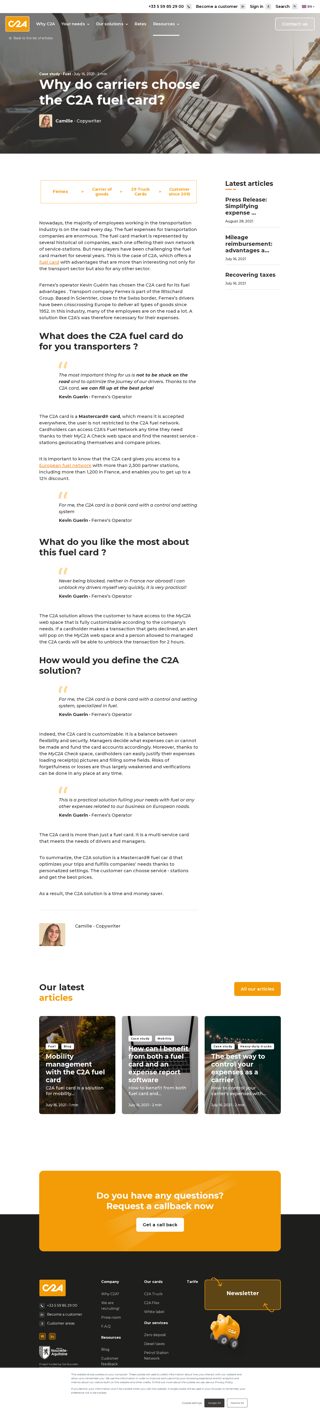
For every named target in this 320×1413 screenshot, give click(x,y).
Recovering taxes (250, 274)
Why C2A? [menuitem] (110, 1294)
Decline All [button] (237, 1403)
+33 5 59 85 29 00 (166, 6)
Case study (49, 74)
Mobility (165, 1038)
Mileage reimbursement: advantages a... (248, 244)
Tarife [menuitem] (192, 1282)
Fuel (67, 74)
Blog (68, 1046)
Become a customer (217, 6)
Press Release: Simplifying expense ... (246, 206)
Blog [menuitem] (105, 1349)
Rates (141, 24)
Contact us (295, 24)
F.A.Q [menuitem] (106, 1326)
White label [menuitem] (154, 1312)
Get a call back (160, 1224)
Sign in (256, 6)
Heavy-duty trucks (256, 1046)
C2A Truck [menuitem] (153, 1294)
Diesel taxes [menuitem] (154, 1344)
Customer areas (60, 1323)
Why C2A (45, 24)
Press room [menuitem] (111, 1317)
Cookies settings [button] (192, 1403)
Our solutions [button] (109, 24)
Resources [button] (164, 24)
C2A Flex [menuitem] (151, 1303)
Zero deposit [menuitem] (155, 1335)
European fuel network (65, 465)
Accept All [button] (214, 1403)
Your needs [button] (73, 24)
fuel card (49, 262)
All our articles (257, 989)
